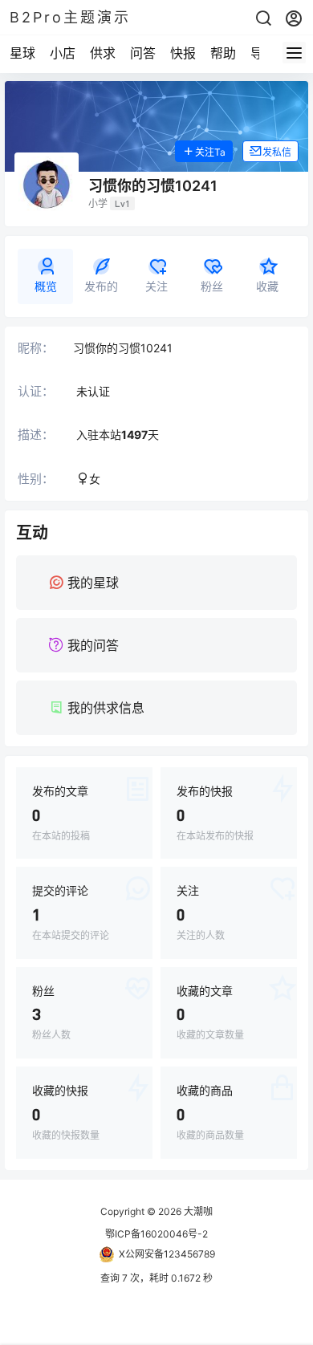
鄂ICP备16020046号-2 (156, 1234)
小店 (62, 53)
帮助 (223, 53)
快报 (183, 53)
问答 (143, 53)
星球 (22, 53)
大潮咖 (197, 1211)
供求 (103, 53)
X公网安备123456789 (167, 1254)
